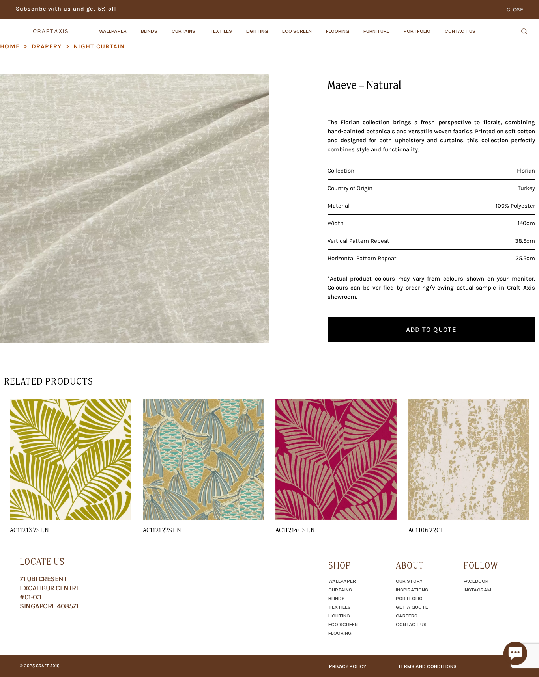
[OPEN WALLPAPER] (133, 27)
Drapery (47, 46)
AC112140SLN (295, 530)
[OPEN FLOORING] (356, 27)
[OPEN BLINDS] (164, 27)
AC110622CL (426, 530)
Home (10, 46)
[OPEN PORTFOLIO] (437, 27)
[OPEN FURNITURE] (396, 27)
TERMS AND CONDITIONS (427, 666)
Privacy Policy (347, 666)
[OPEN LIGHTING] (274, 27)
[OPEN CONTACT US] (482, 27)
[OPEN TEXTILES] (238, 27)
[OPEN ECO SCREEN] (318, 27)
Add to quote (431, 329)
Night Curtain (99, 46)
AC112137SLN (29, 530)
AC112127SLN (162, 530)
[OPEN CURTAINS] (202, 27)
